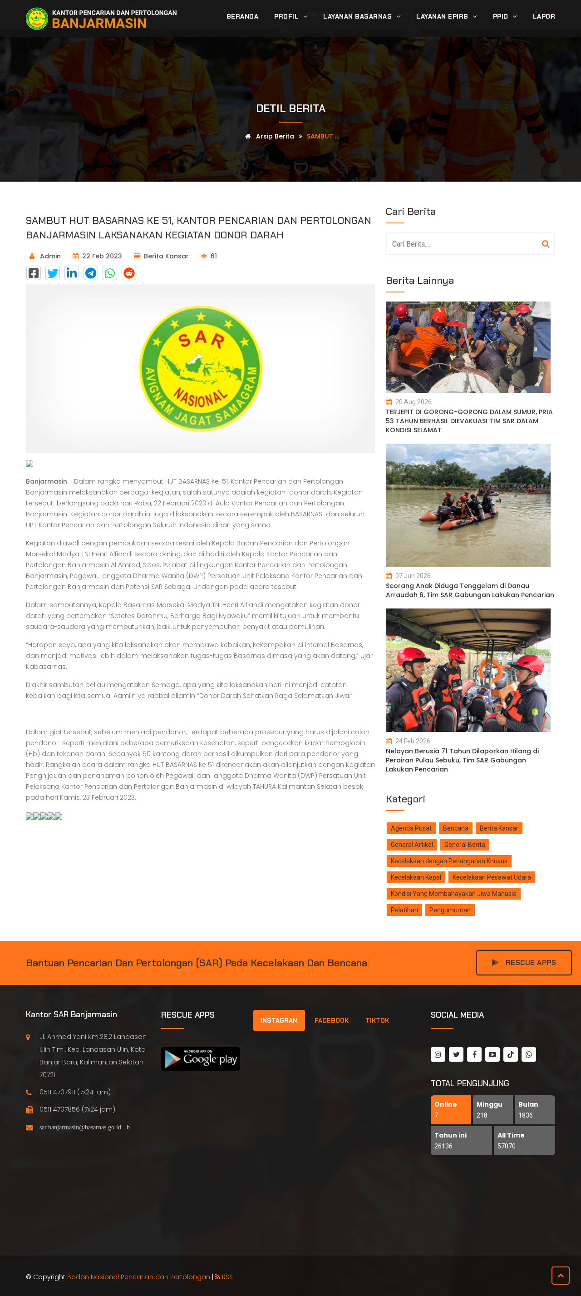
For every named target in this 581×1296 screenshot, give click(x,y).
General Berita (464, 844)
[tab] (279, 1020)
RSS (226, 1276)
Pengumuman (450, 910)
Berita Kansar (166, 256)
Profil (287, 16)
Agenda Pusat (411, 828)
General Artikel (412, 844)
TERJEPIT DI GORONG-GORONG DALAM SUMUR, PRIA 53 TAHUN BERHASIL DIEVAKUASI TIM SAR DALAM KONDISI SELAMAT (469, 421)
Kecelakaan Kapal (416, 877)
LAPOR (544, 16)
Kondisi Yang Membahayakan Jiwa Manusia (454, 893)
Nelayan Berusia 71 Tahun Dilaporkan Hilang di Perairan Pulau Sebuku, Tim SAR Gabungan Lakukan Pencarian (462, 760)
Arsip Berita (274, 136)
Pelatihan (404, 910)
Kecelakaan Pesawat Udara (492, 877)
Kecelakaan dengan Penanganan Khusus (449, 861)
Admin (49, 256)
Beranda (242, 16)
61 (214, 256)
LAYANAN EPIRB (443, 16)
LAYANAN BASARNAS (358, 16)
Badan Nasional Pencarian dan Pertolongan (138, 1276)
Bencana (455, 828)
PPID (502, 16)
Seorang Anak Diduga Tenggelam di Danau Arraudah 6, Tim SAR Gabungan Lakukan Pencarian (470, 590)
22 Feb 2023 (102, 256)
